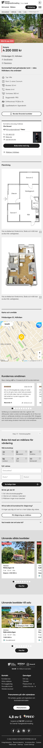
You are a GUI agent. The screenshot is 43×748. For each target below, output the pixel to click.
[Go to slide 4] (19, 408)
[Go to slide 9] (31, 408)
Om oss (25, 679)
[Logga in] (39, 2)
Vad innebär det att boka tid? (13, 522)
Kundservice (6, 679)
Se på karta (8, 59)
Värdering (31, 7)
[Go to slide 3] (17, 408)
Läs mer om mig (11, 139)
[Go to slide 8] (28, 408)
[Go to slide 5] (21, 408)
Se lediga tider (10, 484)
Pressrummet (27, 684)
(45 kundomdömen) (13, 129)
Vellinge (13, 12)
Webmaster (13, 744)
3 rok (25, 12)
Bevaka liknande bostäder (22, 114)
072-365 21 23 (10, 134)
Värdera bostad (7, 689)
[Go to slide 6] (24, 408)
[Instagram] (24, 731)
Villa (19, 12)
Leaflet (25, 361)
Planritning (8, 63)
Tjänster (26, 681)
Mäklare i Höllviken (12, 152)
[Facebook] (13, 731)
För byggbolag (7, 684)
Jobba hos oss (28, 686)
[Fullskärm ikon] (40, 232)
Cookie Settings (29, 744)
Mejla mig (9, 137)
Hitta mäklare (7, 681)
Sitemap (20, 744)
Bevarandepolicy (18, 742)
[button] (39, 7)
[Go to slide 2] (14, 408)
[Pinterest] (29, 731)
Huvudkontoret (7, 686)
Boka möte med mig (21, 146)
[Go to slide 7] (26, 408)
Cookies (38, 742)
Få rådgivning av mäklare (21, 515)
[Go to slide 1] (12, 408)
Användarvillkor (30, 742)
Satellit (7, 324)
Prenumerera (21, 708)
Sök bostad (5, 7)
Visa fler (21, 586)
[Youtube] (18, 731)
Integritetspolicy (7, 742)
